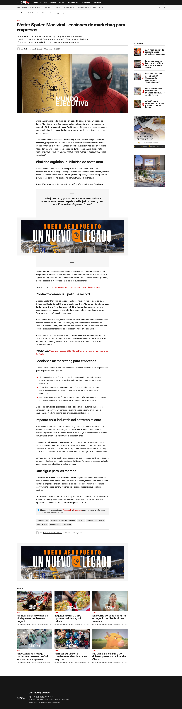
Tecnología (47, 7)
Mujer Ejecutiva (69, 7)
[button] (18, 2)
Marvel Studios (55, 524)
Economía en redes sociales (95, 520)
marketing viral (42, 524)
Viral (19, 20)
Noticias (23, 13)
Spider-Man (67, 524)
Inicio (18, 13)
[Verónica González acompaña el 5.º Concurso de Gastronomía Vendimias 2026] (137, 76)
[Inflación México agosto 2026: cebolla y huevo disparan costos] (137, 104)
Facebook (67, 510)
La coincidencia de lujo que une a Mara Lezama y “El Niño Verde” (154, 64)
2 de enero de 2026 (42, 520)
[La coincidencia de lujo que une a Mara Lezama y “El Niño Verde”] (137, 64)
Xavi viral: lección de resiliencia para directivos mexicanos (155, 52)
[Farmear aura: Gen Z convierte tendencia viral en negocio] (72, 639)
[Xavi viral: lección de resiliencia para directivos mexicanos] (137, 52)
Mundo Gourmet (83, 7)
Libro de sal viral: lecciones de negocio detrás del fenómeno (75, 287)
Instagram (77, 510)
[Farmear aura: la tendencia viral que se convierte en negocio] (34, 601)
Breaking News (22, 7)
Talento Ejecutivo (98, 7)
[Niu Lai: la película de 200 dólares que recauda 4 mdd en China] (110, 639)
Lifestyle (57, 7)
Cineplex (80, 520)
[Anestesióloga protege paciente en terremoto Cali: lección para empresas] (34, 639)
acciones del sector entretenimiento (63, 520)
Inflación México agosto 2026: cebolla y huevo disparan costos (154, 104)
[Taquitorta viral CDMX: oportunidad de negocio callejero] (72, 601)
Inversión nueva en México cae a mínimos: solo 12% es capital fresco (155, 92)
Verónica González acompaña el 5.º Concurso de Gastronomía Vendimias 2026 (153, 78)
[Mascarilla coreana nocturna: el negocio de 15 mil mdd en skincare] (110, 601)
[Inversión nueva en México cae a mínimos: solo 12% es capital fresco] (137, 91)
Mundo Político (35, 7)
